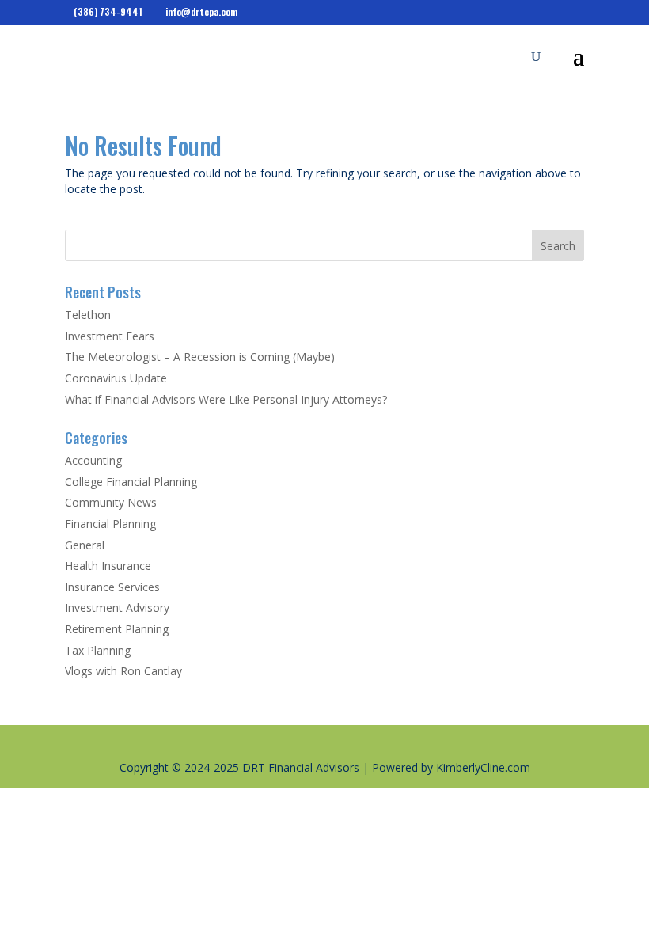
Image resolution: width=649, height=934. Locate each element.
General (84, 544)
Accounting (93, 460)
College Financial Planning (131, 481)
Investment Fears (109, 336)
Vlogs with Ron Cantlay (123, 670)
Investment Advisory (117, 607)
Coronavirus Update (116, 377)
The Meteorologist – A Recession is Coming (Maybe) (200, 356)
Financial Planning (110, 523)
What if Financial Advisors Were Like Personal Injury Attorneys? (226, 399)
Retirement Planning (117, 628)
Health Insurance (108, 565)
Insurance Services (112, 586)
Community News (111, 502)
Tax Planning (98, 650)
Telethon (88, 314)
